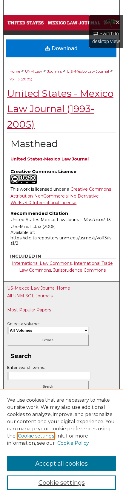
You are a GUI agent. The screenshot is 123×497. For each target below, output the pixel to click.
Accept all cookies (61, 463)
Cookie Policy (73, 443)
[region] (61, 443)
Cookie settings (36, 436)
